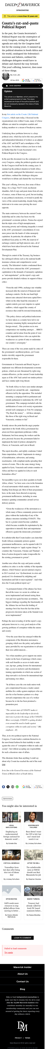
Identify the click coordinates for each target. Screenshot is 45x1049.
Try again (8, 952)
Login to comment (22, 938)
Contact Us (22, 981)
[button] (25, 80)
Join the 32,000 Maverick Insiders (20, 1002)
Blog (22, 989)
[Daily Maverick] (22, 5)
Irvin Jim (16, 75)
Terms (27, 1038)
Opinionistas (7, 799)
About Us (23, 973)
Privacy (18, 1038)
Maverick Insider (23, 967)
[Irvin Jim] (5, 76)
